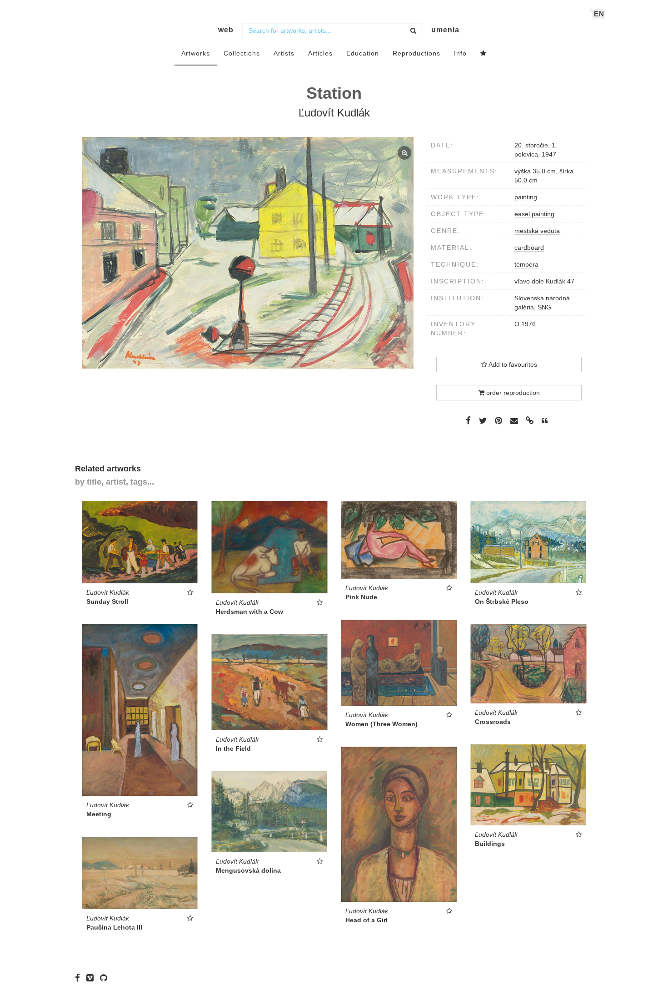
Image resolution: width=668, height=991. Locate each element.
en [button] (599, 14)
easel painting (534, 213)
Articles (320, 53)
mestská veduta (537, 230)
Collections (242, 53)
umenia (445, 30)
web (226, 30)
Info (460, 53)
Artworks (195, 53)
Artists (284, 53)
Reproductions (416, 53)
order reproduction (512, 392)
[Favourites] (484, 54)
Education (362, 53)
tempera (526, 264)
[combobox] (332, 30)
